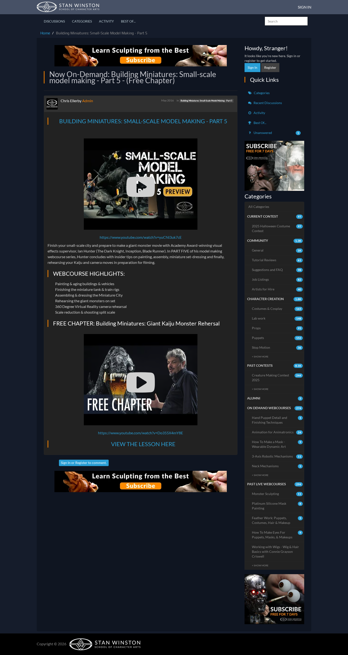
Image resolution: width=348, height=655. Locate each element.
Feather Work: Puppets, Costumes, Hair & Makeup (276, 520)
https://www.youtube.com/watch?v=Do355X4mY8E (140, 433)
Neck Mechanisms (276, 466)
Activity (106, 21)
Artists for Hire (276, 289)
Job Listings (276, 279)
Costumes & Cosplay (276, 309)
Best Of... (128, 21)
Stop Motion (276, 347)
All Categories (258, 207)
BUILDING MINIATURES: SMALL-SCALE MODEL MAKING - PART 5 (143, 121)
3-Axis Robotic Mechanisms (276, 456)
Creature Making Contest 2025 (276, 377)
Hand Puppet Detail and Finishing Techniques (276, 420)
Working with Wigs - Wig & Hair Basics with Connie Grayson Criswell (275, 551)
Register (81, 463)
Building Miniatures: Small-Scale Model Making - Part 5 (206, 100)
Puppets (276, 338)
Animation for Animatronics (276, 432)
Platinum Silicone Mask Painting (276, 505)
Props (276, 328)
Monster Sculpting (276, 494)
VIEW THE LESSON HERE (143, 443)
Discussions (54, 21)
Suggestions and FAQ (276, 270)
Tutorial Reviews (276, 260)
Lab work (276, 318)
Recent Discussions (267, 103)
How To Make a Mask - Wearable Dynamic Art (276, 444)
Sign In (304, 7)
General (276, 250)
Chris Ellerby (71, 100)
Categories (82, 21)
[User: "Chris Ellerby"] (53, 104)
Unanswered (276, 133)
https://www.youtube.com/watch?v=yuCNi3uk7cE (141, 237)
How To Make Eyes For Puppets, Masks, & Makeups (276, 534)
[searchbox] (286, 21)
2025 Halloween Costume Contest (276, 228)
